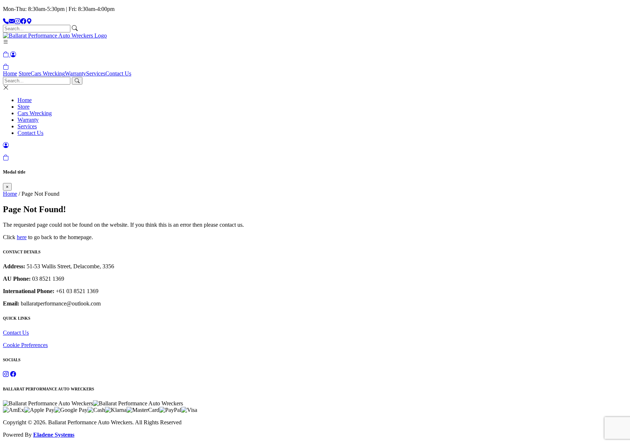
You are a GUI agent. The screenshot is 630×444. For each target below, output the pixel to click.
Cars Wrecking (48, 73)
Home (10, 73)
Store (25, 73)
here (22, 237)
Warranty (75, 73)
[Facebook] (23, 21)
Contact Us (118, 73)
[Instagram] (17, 21)
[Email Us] (12, 21)
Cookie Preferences (25, 345)
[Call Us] (6, 21)
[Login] (13, 54)
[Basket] (6, 67)
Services (95, 73)
